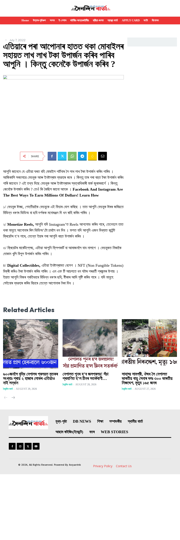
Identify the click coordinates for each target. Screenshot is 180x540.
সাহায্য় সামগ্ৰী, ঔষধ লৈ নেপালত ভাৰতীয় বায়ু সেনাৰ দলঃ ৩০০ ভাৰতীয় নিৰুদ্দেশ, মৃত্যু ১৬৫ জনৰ (147, 378)
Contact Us (124, 466)
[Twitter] (62, 156)
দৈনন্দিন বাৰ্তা (8, 388)
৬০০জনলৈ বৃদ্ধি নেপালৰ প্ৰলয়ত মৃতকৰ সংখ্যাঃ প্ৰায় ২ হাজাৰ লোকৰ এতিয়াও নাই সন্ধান (30, 378)
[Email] (102, 156)
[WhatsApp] (72, 156)
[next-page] (13, 398)
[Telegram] (82, 156)
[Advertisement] (90, 507)
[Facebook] (52, 156)
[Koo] (92, 156)
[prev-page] (6, 398)
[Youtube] (36, 446)
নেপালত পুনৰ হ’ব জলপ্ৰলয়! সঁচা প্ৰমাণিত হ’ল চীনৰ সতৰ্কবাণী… (85, 376)
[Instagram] (20, 446)
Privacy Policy (102, 466)
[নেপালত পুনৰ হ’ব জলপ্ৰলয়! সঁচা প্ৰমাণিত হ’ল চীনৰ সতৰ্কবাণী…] (90, 344)
